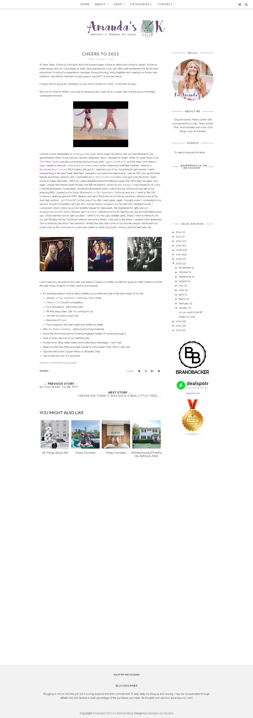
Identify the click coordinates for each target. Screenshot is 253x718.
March (182, 299)
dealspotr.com (193, 393)
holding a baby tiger (84, 154)
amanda (44, 371)
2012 (179, 330)
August (183, 281)
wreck (93, 211)
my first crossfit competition (107, 177)
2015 (179, 263)
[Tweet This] (139, 371)
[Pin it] (159, 371)
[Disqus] (101, 517)
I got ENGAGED (68, 200)
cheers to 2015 (187, 316)
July (181, 285)
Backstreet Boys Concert (53, 169)
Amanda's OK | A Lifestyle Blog (113, 713)
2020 (179, 241)
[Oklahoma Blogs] (192, 435)
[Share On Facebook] (146, 371)
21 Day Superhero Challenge (109, 192)
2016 (179, 259)
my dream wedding (59, 329)
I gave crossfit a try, (115, 161)
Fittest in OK (53, 302)
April (182, 294)
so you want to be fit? (191, 312)
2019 (179, 245)
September (185, 276)
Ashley (126, 184)
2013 (179, 325)
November (185, 267)
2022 (179, 232)
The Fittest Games (50, 161)
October (184, 272)
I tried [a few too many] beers (83, 165)
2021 (179, 236)
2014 (179, 321)
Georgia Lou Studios (160, 713)
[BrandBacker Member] (193, 374)
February (184, 303)
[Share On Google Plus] (152, 371)
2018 (179, 250)
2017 (179, 254)
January (183, 307)
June (182, 290)
